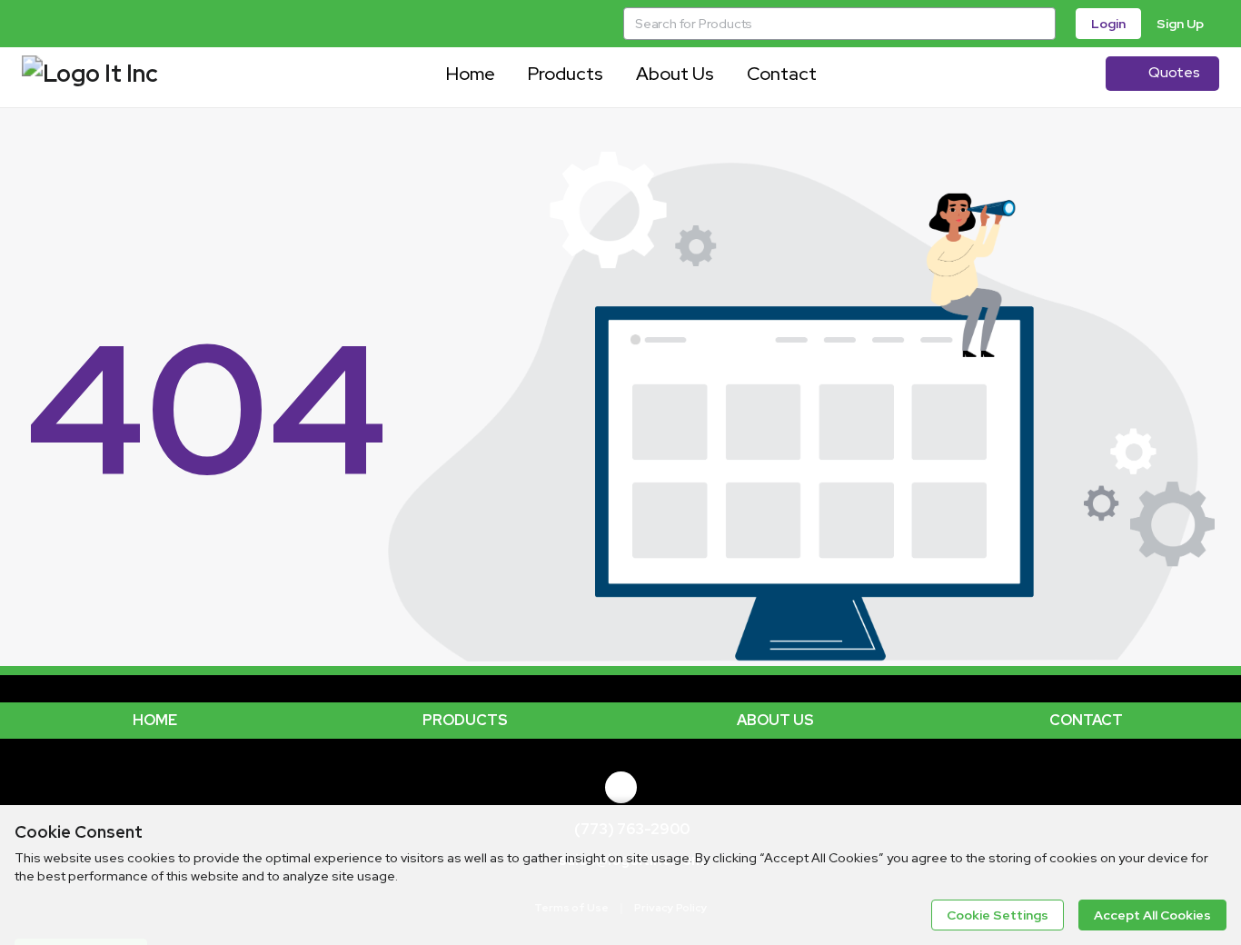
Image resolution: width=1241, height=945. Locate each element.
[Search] (1039, 23)
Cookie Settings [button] (997, 915)
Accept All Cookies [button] (1152, 915)
